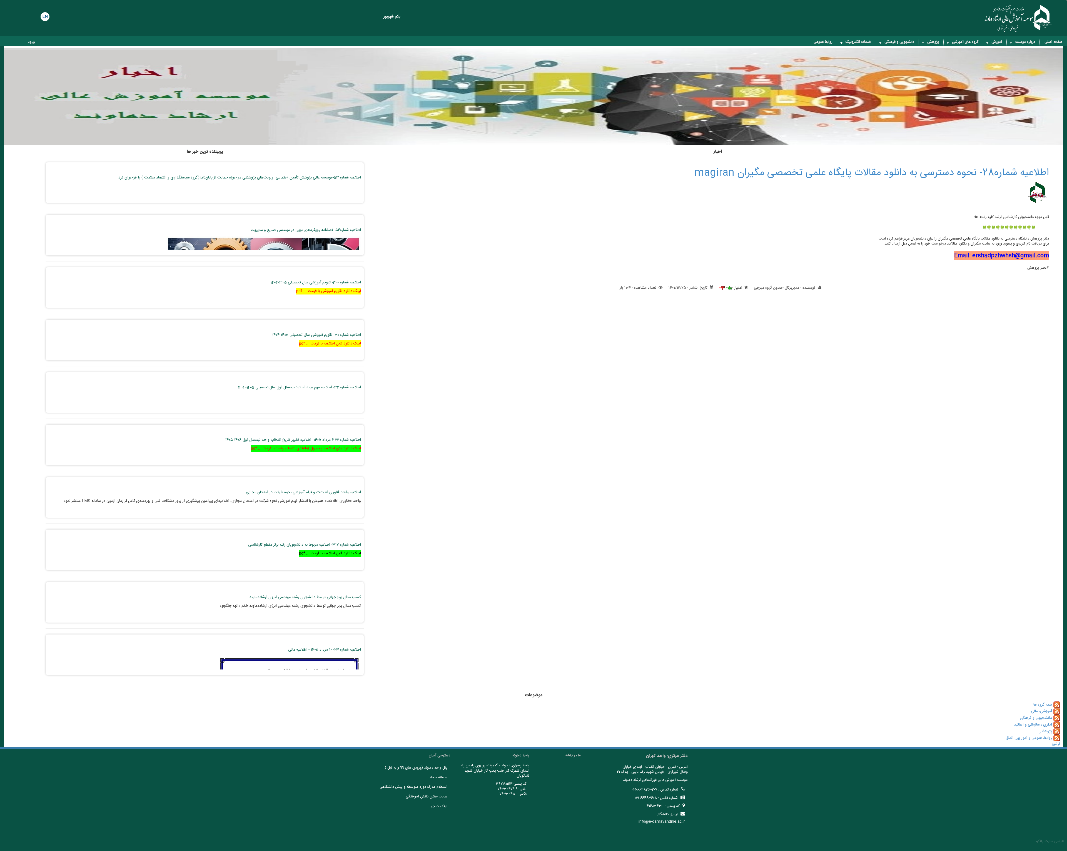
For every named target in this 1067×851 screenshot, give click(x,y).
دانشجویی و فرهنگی (899, 42)
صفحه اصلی (1053, 42)
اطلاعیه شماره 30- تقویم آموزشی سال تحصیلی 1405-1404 (316, 335)
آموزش (996, 42)
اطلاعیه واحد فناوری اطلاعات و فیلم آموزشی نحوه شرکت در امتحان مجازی (303, 492)
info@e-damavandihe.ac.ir (662, 822)
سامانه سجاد (438, 777)
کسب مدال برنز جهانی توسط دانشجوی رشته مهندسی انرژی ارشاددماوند (305, 597)
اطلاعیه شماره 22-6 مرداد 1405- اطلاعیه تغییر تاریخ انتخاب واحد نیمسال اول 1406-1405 (293, 440)
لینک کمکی (439, 806)
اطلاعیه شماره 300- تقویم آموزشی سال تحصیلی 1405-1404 (315, 282)
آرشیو (1056, 744)
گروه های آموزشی (965, 42)
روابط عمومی (823, 42)
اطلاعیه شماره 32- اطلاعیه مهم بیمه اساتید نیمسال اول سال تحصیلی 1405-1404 (299, 387)
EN (45, 16)
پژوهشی (1045, 731)
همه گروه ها (1042, 704)
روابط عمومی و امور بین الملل (1029, 738)
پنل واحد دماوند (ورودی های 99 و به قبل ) (416, 768)
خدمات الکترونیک (858, 42)
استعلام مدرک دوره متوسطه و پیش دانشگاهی (413, 787)
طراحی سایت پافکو (1050, 841)
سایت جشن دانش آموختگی (426, 797)
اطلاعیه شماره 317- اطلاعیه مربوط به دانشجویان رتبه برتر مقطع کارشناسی (304, 545)
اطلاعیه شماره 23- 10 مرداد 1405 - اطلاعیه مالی (324, 649)
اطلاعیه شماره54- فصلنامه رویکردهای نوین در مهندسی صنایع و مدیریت (306, 230)
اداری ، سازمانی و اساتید (1033, 724)
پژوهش (933, 42)
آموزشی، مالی (1041, 711)
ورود (31, 42)
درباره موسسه (1025, 42)
